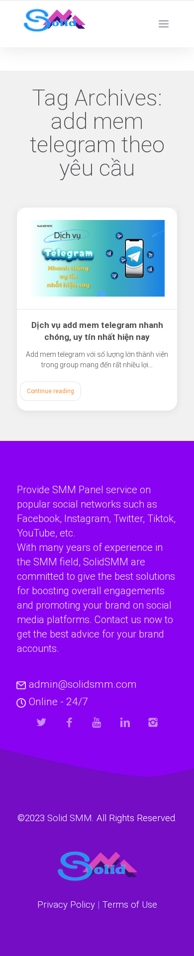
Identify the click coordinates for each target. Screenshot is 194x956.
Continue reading (50, 391)
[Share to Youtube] (97, 722)
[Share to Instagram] (153, 722)
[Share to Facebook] (69, 722)
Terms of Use (129, 904)
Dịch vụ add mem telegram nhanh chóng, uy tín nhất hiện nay (97, 331)
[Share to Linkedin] (125, 722)
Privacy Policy (66, 904)
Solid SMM (69, 818)
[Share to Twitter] (41, 722)
